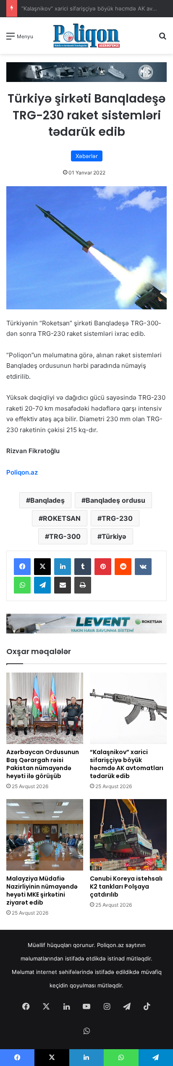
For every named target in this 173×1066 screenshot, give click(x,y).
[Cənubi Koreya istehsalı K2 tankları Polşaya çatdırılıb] (128, 835)
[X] (42, 566)
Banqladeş (47, 500)
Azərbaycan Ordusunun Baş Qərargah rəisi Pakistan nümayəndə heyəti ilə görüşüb (42, 764)
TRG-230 (117, 518)
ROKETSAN (62, 518)
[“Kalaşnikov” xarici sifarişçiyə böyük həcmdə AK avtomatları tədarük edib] (128, 708)
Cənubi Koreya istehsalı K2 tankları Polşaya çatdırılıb (126, 886)
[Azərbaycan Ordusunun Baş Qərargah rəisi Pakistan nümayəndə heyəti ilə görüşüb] (44, 708)
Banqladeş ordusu (115, 500)
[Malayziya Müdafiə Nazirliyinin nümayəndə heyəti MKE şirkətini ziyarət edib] (44, 835)
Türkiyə (114, 536)
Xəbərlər (87, 156)
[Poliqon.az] (86, 35)
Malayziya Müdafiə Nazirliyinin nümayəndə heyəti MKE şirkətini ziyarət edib (42, 890)
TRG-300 (65, 536)
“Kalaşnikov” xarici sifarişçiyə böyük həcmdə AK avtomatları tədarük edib (126, 764)
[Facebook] (22, 566)
